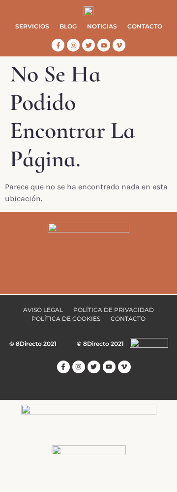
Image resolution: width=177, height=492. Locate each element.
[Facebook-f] (58, 45)
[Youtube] (103, 45)
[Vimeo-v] (119, 45)
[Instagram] (73, 45)
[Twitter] (88, 45)
